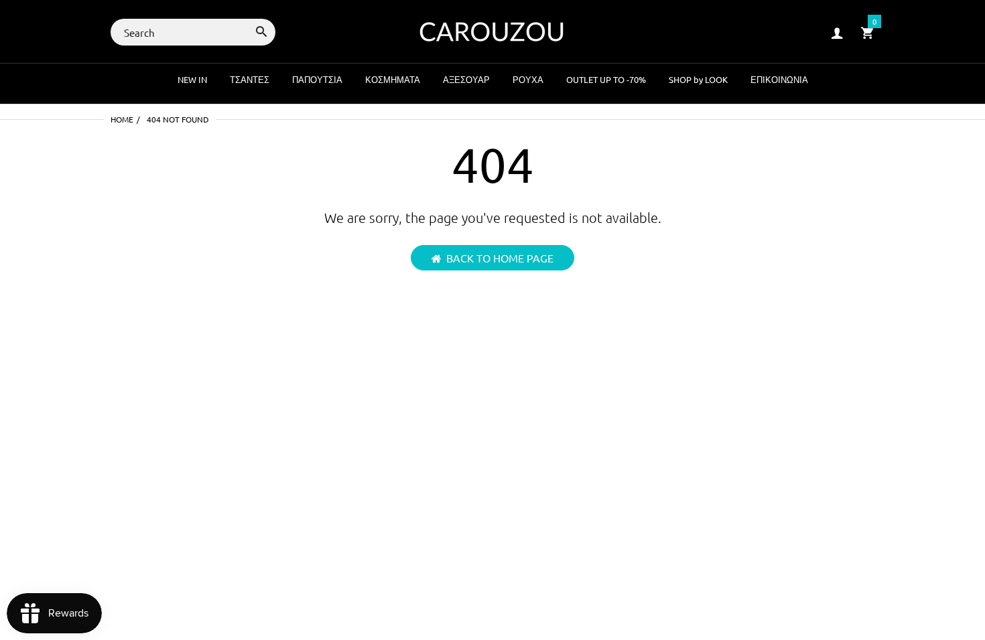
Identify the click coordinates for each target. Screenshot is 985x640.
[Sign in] (837, 32)
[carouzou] (492, 30)
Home (122, 119)
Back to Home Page (499, 257)
